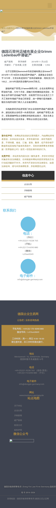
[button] (50, 5)
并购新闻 (28, 190)
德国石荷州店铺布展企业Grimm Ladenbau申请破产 (26, 53)
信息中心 (10, 28)
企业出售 (28, 184)
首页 (3, 28)
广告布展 (17, 65)
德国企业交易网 (28, 314)
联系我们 (9, 210)
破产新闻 (8, 61)
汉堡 (24, 65)
